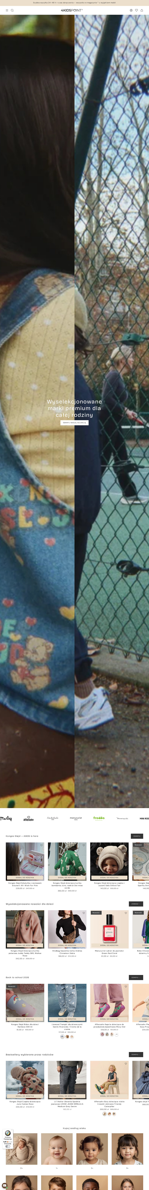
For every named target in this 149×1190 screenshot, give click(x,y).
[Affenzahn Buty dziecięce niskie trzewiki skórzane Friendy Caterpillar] (109, 1080)
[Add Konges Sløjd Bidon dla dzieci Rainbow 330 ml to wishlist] (41, 986)
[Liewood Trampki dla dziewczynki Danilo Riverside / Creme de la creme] (67, 1003)
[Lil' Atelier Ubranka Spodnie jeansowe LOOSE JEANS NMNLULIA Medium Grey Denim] (67, 1080)
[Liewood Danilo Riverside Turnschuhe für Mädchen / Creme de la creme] (62, 1037)
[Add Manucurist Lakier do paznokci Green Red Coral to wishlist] (125, 913)
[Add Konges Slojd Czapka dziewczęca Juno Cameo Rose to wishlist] (41, 1063)
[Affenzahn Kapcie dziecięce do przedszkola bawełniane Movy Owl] (109, 1003)
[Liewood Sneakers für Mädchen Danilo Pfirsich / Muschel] (72, 1037)
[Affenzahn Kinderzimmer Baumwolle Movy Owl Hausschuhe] (102, 1034)
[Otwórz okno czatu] (4, 1185)
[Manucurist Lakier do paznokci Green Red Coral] (109, 929)
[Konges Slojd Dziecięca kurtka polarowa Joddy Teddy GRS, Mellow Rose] (25, 929)
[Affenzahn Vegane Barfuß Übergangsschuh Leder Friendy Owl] (109, 1114)
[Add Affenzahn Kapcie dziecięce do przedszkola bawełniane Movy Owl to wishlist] (125, 986)
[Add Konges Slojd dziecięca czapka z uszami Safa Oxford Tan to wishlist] (125, 845)
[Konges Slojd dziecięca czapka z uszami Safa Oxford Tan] (109, 861)
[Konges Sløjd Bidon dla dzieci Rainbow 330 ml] (25, 1003)
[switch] (7, 1146)
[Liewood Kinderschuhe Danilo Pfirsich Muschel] (67, 1037)
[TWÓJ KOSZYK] (141, 10)
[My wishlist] (136, 10)
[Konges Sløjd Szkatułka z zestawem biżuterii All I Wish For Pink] (25, 861)
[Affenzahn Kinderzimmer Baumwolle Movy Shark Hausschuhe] (112, 1034)
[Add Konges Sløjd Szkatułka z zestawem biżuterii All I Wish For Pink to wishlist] (41, 845)
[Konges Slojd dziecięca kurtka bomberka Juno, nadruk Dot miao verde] (67, 861)
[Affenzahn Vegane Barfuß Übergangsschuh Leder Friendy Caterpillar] (105, 1114)
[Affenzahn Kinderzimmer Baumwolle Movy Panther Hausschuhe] (107, 1034)
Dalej (145, 861)
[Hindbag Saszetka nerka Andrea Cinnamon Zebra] (67, 929)
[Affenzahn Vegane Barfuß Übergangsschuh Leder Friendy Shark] (114, 1114)
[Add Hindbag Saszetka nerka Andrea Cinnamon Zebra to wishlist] (83, 913)
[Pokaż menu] (7, 10)
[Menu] (11, 1130)
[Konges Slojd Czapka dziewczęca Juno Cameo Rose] (25, 1080)
